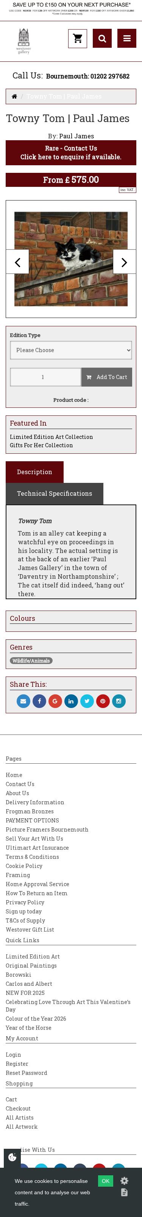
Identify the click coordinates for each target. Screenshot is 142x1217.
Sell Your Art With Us (34, 838)
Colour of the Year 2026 (36, 1018)
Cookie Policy (24, 865)
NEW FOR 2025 (25, 992)
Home (14, 774)
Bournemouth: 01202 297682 (88, 76)
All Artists (20, 1117)
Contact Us (20, 784)
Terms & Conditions (32, 856)
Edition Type (25, 335)
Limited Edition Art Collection (51, 436)
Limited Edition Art (33, 956)
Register (17, 1063)
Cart (11, 1099)
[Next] (124, 261)
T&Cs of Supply (25, 920)
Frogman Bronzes (30, 811)
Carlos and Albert (29, 983)
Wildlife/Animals (31, 661)
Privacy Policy (25, 902)
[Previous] (17, 261)
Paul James (76, 136)
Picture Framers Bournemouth (47, 829)
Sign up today (24, 911)
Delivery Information (35, 802)
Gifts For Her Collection (41, 445)
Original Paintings (31, 965)
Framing (18, 875)
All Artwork (22, 1126)
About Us (17, 793)
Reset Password (26, 1072)
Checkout (18, 1108)
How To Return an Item (37, 893)
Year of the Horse (28, 1027)
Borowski (18, 974)
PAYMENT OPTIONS (32, 820)
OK (105, 1181)
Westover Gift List (30, 929)
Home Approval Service (37, 884)
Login (13, 1054)
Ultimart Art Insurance (37, 847)
